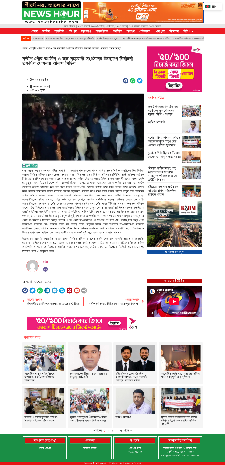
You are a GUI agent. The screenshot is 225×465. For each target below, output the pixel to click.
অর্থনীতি (117, 31)
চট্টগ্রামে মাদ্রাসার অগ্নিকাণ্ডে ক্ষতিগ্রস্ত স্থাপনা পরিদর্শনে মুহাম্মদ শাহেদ (163, 190)
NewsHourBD (105, 463)
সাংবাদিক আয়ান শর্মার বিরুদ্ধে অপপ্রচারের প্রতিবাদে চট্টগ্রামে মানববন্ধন (39, 377)
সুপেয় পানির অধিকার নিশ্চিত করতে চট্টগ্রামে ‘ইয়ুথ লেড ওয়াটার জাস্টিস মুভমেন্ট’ (164, 141)
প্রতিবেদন (144, 31)
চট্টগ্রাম (73, 31)
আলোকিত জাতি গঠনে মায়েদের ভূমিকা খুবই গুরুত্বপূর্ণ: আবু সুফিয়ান (184, 38)
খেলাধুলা (160, 31)
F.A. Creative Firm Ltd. (132, 463)
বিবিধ (187, 31)
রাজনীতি (59, 31)
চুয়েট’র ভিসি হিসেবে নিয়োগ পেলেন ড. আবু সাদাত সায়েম (164, 155)
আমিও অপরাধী (156, 122)
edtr (45, 262)
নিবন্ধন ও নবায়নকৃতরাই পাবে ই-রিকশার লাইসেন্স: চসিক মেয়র (41, 418)
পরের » (128, 430)
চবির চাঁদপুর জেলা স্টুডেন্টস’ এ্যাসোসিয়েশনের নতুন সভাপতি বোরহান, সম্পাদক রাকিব (116, 38)
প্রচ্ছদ (35, 31)
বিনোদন (174, 31)
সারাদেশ (86, 31)
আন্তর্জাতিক (102, 31)
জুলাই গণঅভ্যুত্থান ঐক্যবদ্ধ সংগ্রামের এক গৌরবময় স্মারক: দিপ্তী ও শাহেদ (163, 110)
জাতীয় (46, 31)
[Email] (45, 269)
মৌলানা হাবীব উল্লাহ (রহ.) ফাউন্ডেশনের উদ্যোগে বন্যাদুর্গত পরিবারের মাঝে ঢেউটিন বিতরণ (163, 174)
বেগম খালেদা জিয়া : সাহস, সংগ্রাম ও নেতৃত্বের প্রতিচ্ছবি (53, 38)
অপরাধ (131, 31)
